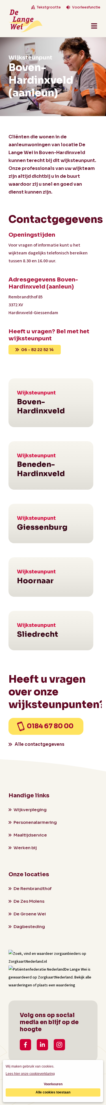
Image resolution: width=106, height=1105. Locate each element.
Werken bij (25, 847)
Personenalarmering (35, 822)
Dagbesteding (29, 926)
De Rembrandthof (32, 888)
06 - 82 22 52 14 (37, 349)
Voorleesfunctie (86, 7)
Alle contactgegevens (39, 744)
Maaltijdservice (30, 835)
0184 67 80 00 (50, 726)
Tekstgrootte (49, 7)
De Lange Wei (75, 969)
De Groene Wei (30, 914)
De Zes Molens (29, 901)
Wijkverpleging (30, 809)
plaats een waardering (56, 985)
